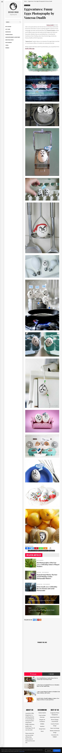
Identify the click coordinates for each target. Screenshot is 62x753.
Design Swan (13, 12)
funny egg (46, 550)
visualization (52, 550)
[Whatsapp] (41, 548)
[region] (31, 750)
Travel (6, 45)
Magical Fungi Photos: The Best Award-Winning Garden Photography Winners (47, 576)
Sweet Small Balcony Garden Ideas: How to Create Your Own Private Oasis (47, 678)
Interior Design (8, 34)
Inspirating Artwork (54, 717)
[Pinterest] (36, 548)
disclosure (27, 740)
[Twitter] (32, 548)
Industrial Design (9, 39)
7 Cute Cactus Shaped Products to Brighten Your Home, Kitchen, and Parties (48, 692)
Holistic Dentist (42, 713)
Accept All (57, 750)
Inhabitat (42, 726)
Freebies (7, 47)
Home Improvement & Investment (12, 37)
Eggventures (41, 550)
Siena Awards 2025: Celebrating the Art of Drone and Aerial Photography (47, 588)
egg (29, 550)
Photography (8, 42)
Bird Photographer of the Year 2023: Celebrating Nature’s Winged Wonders (48, 564)
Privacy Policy (21, 751)
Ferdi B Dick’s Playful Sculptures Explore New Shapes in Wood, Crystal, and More (48, 699)
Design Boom (42, 729)
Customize (49, 750)
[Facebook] (27, 548)
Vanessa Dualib (50, 25)
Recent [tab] (52, 674)
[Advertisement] (42, 630)
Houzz (42, 731)
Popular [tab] (34, 674)
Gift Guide (7, 29)
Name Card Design (54, 728)
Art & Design (8, 26)
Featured (39, 572)
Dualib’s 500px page (29, 48)
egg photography (34, 550)
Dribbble (42, 724)
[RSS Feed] (40, 620)
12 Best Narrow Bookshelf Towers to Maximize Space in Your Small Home (48, 685)
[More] (45, 548)
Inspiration (8, 31)
